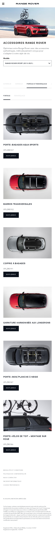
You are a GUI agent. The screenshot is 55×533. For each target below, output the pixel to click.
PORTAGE (6, 95)
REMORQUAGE (19, 95)
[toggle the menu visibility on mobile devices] (3, 4)
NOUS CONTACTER (10, 477)
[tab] (7, 83)
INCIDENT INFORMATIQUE (12, 481)
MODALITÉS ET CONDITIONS (13, 470)
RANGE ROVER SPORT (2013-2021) (19, 63)
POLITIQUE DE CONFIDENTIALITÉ (14, 474)
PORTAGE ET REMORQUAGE (37, 84)
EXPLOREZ (11, 156)
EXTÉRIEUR (7, 84)
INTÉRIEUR (19, 84)
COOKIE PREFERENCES (11, 485)
